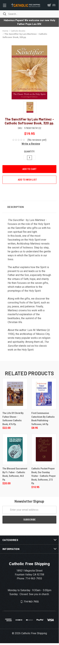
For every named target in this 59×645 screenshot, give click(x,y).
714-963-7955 (31, 601)
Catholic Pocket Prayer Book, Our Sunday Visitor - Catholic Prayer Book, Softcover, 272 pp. (43, 476)
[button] (29, 143)
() (53, 5)
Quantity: (29, 151)
